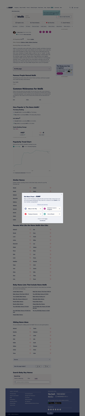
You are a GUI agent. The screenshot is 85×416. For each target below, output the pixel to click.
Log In (46, 218)
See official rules (42, 220)
